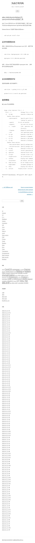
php (22, 275)
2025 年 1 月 (5, 322)
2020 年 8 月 (5, 395)
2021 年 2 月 (5, 383)
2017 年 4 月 (5, 469)
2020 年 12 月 (5, 387)
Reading (4, 243)
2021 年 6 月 (5, 375)
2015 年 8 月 (5, 503)
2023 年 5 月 (5, 343)
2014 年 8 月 (5, 517)
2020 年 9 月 (5, 393)
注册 (3, 292)
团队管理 (6, 283)
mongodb (25, 273)
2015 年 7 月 (5, 505)
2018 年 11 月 (5, 433)
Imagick (8, 273)
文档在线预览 (21, 283)
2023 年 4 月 (5, 345)
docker (3, 271)
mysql (5, 275)
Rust (3, 247)
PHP (3, 237)
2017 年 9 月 (5, 459)
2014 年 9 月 (5, 515)
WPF (18, 281)
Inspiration (4, 223)
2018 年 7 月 (5, 439)
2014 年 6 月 (5, 521)
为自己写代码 (17, 3)
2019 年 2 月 (5, 429)
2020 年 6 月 (5, 399)
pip (7, 277)
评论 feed (4, 298)
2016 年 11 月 (5, 479)
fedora (19, 271)
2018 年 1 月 (5, 451)
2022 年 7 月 (5, 353)
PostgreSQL (13, 277)
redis (9, 279)
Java (3, 227)
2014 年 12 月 (5, 509)
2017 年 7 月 (5, 463)
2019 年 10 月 (5, 413)
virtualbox (4, 281)
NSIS (16, 275)
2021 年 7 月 (5, 373)
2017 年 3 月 (5, 471)
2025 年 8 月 (5, 316)
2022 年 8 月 (5, 351)
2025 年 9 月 (5, 314)
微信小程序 (15, 283)
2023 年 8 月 (5, 337)
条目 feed (4, 296)
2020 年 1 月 (5, 409)
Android (4, 213)
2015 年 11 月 (5, 497)
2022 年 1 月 (5, 363)
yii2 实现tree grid (7, 187)
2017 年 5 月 (5, 467)
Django (27, 269)
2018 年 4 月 (5, 445)
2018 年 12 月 (5, 431)
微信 (11, 283)
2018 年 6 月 (5, 441)
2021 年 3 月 (5, 381)
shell (13, 279)
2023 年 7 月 (5, 339)
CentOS (8, 269)
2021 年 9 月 (5, 369)
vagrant (29, 279)
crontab (22, 269)
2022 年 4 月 (5, 357)
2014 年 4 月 (5, 525)
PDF (19, 275)
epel (15, 271)
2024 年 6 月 (5, 326)
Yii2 (26, 281)
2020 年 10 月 (5, 391)
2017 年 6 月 (5, 465)
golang (28, 271)
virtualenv (10, 281)
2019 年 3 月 (5, 427)
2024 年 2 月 (5, 330)
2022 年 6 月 (5, 355)
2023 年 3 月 (5, 347)
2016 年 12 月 (5, 477)
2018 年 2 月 (5, 449)
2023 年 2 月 (5, 349)
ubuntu (24, 279)
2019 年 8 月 (5, 417)
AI (2, 211)
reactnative (4, 279)
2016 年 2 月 (5, 491)
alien (29, 174)
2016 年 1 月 (5, 493)
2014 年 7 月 (5, 519)
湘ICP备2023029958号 (7, 540)
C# (2, 215)
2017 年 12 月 (5, 453)
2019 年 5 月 (5, 423)
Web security (5, 257)
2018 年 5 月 (5, 443)
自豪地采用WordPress (18, 540)
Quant (3, 241)
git (23, 271)
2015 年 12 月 (5, 495)
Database (4, 219)
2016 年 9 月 (5, 483)
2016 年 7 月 (5, 487)
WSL (22, 281)
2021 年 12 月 (5, 365)
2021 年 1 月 (5, 385)
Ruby (3, 245)
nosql (3, 233)
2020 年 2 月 (5, 407)
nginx (12, 275)
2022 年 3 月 (5, 359)
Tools (3, 249)
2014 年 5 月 (5, 523)
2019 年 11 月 (5, 411)
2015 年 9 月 (5, 501)
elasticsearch (10, 271)
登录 (3, 294)
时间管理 (26, 283)
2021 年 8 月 (5, 371)
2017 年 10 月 (5, 457)
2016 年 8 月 (5, 485)
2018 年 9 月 (5, 437)
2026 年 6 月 (5, 310)
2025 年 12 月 (5, 312)
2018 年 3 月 (5, 447)
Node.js (4, 231)
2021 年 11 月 (5, 367)
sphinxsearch (18, 279)
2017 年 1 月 (5, 475)
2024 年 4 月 (5, 328)
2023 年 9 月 (5, 335)
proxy (19, 277)
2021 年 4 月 (5, 379)
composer (16, 269)
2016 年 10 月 (5, 481)
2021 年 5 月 (5, 377)
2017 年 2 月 (5, 473)
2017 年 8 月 (5, 461)
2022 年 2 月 (5, 361)
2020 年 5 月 (5, 401)
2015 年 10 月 (5, 499)
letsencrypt (14, 273)
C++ (3, 217)
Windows (4, 259)
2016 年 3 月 (5, 489)
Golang (4, 221)
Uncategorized (5, 253)
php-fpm (26, 275)
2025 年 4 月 (5, 320)
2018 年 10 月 (5, 435)
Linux (20, 174)
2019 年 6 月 (5, 421)
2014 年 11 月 (5, 511)
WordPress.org (5, 300)
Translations (5, 251)
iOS (3, 225)
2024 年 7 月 (5, 324)
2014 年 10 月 (5, 513)
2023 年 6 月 (5, 341)
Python (4, 239)
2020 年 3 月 (5, 405)
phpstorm (4, 277)
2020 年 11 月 (5, 389)
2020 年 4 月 (5, 403)
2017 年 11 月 (5, 455)
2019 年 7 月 (5, 419)
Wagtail (14, 281)
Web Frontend (5, 255)
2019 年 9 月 (5, 415)
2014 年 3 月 (5, 527)
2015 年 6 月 (5, 507)
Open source (5, 235)
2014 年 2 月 (5, 529)
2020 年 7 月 (5, 397)
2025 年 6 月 (5, 318)
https (3, 273)
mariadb (20, 273)
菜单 (17, 10)
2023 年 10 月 (5, 333)
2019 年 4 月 (5, 425)
